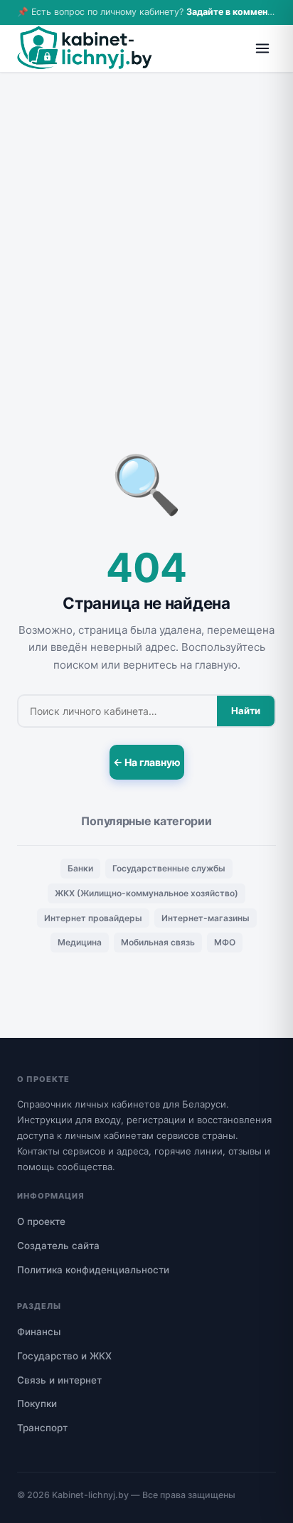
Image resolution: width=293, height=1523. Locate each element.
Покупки (37, 1403)
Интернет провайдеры (93, 918)
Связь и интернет (59, 1380)
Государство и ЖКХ (64, 1356)
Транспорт (42, 1427)
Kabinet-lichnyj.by (90, 1495)
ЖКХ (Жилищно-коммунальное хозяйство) (146, 893)
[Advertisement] (146, 226)
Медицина (80, 942)
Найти (245, 710)
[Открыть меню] (262, 48)
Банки (80, 868)
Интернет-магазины (205, 918)
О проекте (41, 1221)
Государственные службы (168, 868)
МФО (224, 942)
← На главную (147, 762)
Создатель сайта (58, 1245)
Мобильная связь (158, 942)
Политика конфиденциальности (93, 1269)
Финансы (38, 1331)
